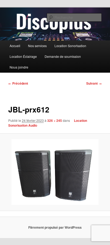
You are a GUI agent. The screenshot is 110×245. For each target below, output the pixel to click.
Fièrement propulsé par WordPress (55, 227)
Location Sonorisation (70, 45)
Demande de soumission (63, 56)
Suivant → (94, 83)
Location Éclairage (23, 56)
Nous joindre (19, 67)
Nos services (37, 45)
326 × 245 (54, 120)
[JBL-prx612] (55, 172)
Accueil (15, 45)
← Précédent (18, 83)
